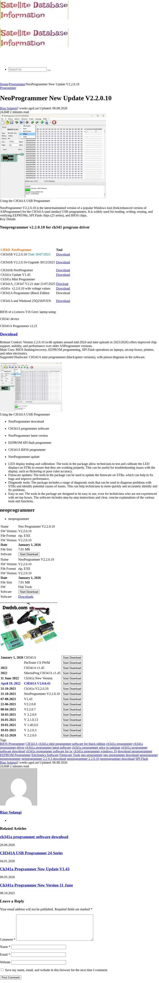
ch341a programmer (119, 744)
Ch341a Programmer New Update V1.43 (35, 869)
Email (5, 954)
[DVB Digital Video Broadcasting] (34, 18)
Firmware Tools (69, 755)
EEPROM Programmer (15, 755)
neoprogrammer (10, 758)
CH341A (31, 744)
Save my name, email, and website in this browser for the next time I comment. (56, 970)
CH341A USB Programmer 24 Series (31, 853)
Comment (7, 939)
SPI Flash (141, 758)
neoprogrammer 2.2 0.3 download (44, 758)
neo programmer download (121, 755)
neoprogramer (149, 755)
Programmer (17, 84)
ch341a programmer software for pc (49, 751)
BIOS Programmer (12, 744)
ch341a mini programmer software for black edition (71, 744)
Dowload (62, 284)
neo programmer (91, 755)
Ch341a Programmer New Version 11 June (36, 885)
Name (5, 947)
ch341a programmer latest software (48, 747)
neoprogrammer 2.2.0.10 (83, 758)
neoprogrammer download (117, 758)
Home (4, 84)
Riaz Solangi (8, 108)
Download (63, 254)
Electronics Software (45, 755)
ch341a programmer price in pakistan (96, 747)
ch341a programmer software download (34, 837)
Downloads (25, 596)
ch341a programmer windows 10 (95, 751)
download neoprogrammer (135, 751)
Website (5, 962)
